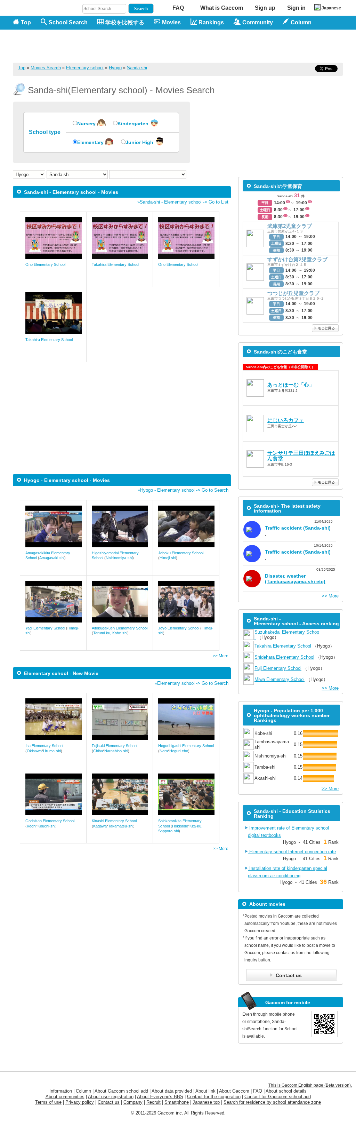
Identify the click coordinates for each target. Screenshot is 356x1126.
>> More (220, 655)
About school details (286, 1091)
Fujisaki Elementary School (114, 746)
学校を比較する (124, 22)
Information (60, 1091)
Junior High (139, 142)
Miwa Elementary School (279, 679)
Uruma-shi (52, 751)
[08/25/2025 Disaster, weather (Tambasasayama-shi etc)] (291, 587)
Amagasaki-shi (51, 558)
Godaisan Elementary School (49, 821)
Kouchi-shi (46, 826)
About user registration (111, 1096)
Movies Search (46, 67)
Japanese (331, 8)
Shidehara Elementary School (284, 657)
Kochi (31, 826)
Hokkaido (180, 826)
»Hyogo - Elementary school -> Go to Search (183, 490)
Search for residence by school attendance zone (272, 1102)
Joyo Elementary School (178, 628)
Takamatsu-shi (120, 826)
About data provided (172, 1091)
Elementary (90, 142)
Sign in (296, 8)
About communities (65, 1096)
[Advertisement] (216, 46)
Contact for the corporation (214, 1096)
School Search (68, 22)
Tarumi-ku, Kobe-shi (110, 633)
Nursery (86, 123)
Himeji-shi (168, 558)
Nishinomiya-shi (119, 558)
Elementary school (85, 67)
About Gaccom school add (121, 1091)
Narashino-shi (116, 751)
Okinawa (34, 751)
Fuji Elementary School (277, 668)
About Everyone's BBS (160, 1096)
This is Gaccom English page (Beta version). (310, 1085)
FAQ (178, 8)
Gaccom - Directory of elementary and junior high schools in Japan (49, 42)
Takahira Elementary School (115, 264)
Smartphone (176, 1102)
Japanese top (206, 1102)
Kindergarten (133, 123)
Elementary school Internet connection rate (292, 851)
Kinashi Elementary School (114, 821)
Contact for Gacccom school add (277, 1096)
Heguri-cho (178, 751)
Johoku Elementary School (180, 553)
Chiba (98, 751)
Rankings (211, 22)
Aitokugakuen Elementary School (119, 628)
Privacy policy (79, 1102)
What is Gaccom (221, 8)
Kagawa (100, 826)
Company (133, 1102)
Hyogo (115, 67)
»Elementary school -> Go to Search (191, 683)
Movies (171, 22)
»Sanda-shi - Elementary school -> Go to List (182, 202)
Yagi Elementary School (45, 628)
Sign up (265, 8)
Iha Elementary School (44, 746)
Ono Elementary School (45, 264)
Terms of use (48, 1102)
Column (83, 1091)
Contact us (109, 1102)
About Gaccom (234, 1091)
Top (26, 22)
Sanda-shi (137, 67)
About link (205, 1091)
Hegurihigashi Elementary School (186, 746)
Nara (164, 751)
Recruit (153, 1102)
